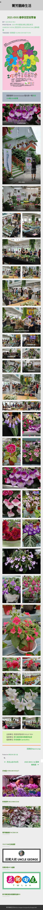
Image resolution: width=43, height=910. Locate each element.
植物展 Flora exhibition (20, 33)
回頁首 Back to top (34, 749)
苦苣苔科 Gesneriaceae (24, 27)
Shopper (20, 907)
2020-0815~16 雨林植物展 (31, 763)
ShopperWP (33, 907)
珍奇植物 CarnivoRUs (21, 740)
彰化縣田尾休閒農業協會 (23, 737)
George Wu (10, 22)
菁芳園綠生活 (21, 6)
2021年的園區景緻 (19, 25)
